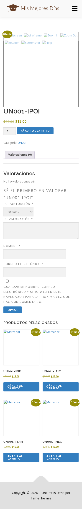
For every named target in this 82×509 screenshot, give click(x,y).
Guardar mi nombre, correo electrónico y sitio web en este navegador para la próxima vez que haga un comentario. (36, 294)
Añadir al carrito (35, 130)
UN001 (22, 143)
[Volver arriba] (41, 482)
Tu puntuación (18, 204)
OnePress (48, 493)
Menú (74, 8)
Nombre (11, 246)
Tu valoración (18, 219)
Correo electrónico (23, 264)
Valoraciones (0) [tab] (20, 155)
